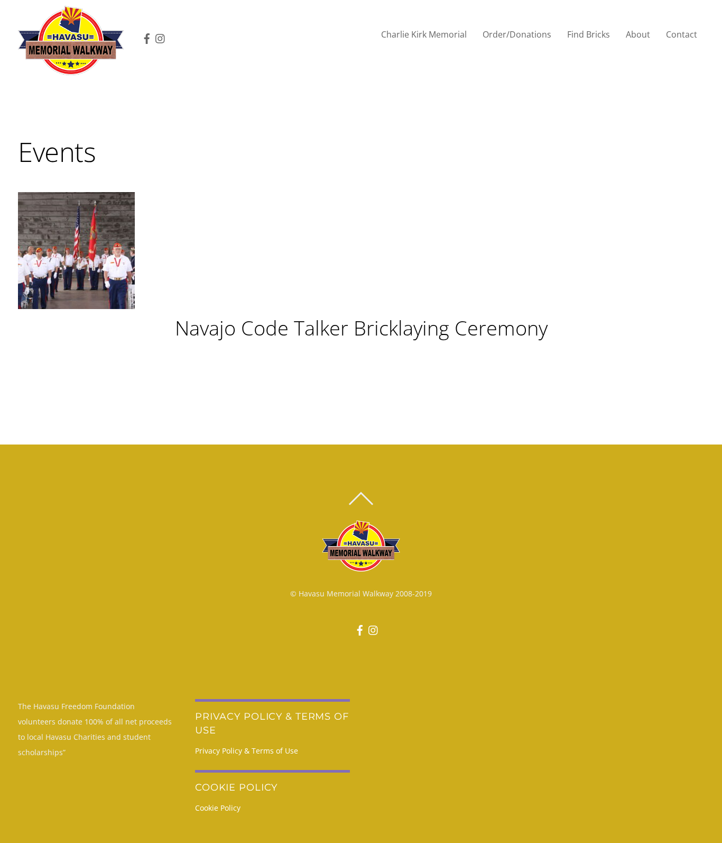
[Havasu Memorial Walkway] (71, 40)
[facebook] (145, 34)
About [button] (638, 34)
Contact (681, 34)
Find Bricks (588, 34)
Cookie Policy (217, 808)
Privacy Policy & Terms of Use (246, 751)
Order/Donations (517, 34)
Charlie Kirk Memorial (424, 34)
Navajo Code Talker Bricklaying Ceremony (361, 327)
